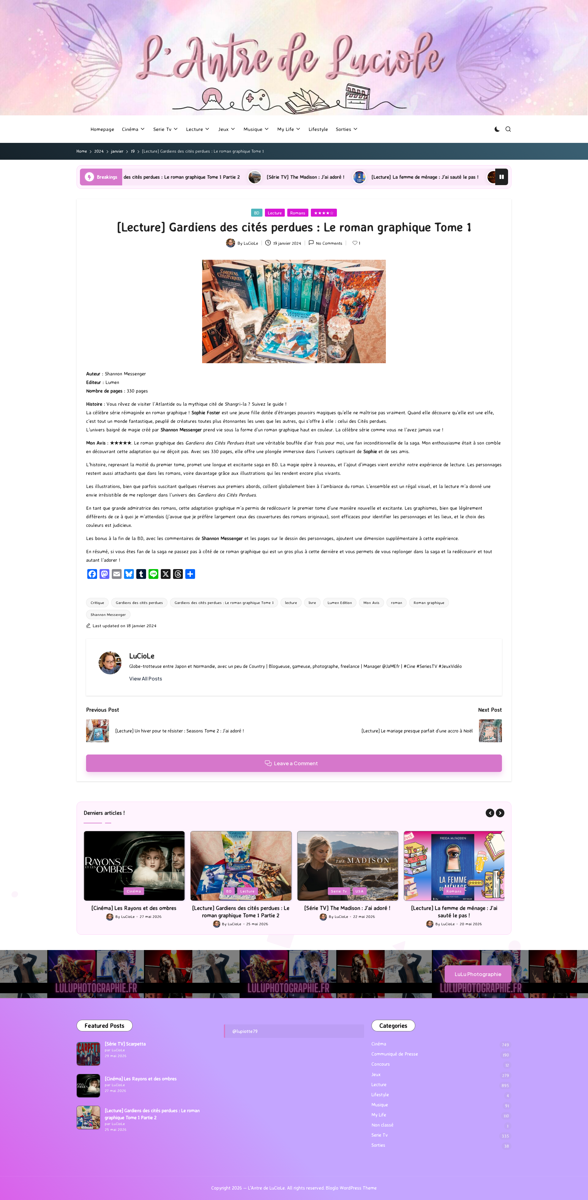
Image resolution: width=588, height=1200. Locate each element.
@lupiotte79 (245, 1031)
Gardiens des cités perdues (139, 602)
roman (396, 602)
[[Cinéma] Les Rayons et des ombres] (88, 1085)
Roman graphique (429, 602)
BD (256, 212)
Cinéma (378, 1044)
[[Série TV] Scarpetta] (88, 1053)
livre (312, 602)
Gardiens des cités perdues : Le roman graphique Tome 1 (224, 602)
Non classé (382, 1125)
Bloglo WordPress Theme (351, 1188)
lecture (291, 602)
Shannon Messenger (108, 614)
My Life (378, 1115)
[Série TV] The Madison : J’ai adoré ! (216, 177)
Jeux (437, 891)
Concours (380, 1064)
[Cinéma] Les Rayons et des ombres (141, 1079)
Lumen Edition (340, 602)
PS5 (454, 891)
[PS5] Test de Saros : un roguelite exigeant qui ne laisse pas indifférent (492, 177)
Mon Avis (371, 602)
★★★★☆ (324, 212)
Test (471, 891)
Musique (379, 1105)
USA (253, 891)
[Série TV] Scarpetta (125, 1044)
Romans (297, 212)
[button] (145, 678)
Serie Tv (232, 891)
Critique (97, 602)
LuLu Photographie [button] (478, 974)
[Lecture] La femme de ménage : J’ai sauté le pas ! (336, 177)
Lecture (275, 212)
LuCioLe (141, 655)
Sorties (378, 1145)
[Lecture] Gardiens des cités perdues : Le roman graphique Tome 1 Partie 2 (134, 911)
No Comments (329, 243)
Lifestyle (380, 1095)
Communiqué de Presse (394, 1054)
